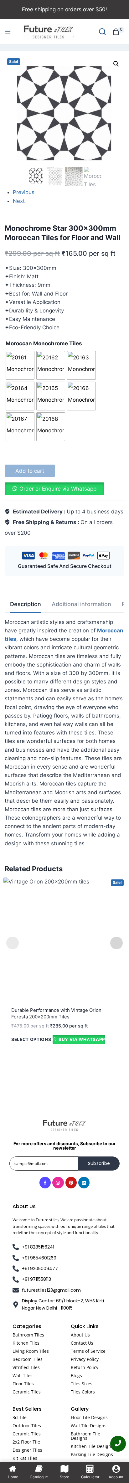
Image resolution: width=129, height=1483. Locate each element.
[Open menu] (8, 31)
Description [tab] (25, 604)
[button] (116, 64)
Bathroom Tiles (28, 1335)
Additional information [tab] (81, 604)
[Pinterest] (71, 1182)
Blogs (76, 1375)
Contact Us (82, 1343)
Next (19, 201)
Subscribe (99, 1163)
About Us (80, 1335)
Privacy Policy (85, 1359)
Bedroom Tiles (28, 1359)
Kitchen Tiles (26, 1343)
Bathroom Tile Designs (85, 1436)
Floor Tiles (23, 1384)
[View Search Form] (102, 32)
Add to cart (29, 471)
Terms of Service (88, 1351)
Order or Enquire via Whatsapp (57, 489)
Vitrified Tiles (26, 1367)
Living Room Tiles (31, 1351)
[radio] (20, 365)
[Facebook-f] (45, 1182)
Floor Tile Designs (89, 1417)
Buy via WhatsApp (81, 1039)
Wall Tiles (23, 1375)
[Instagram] (58, 1182)
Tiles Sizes (81, 1384)
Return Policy (84, 1367)
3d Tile (20, 1417)
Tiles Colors (83, 1392)
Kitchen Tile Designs (92, 1446)
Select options (31, 1039)
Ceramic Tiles (27, 1392)
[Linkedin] (84, 1182)
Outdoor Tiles (27, 1426)
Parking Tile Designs (92, 1454)
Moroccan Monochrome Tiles (44, 343)
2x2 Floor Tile (26, 1442)
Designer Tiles (27, 1450)
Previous (23, 192)
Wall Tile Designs (88, 1426)
